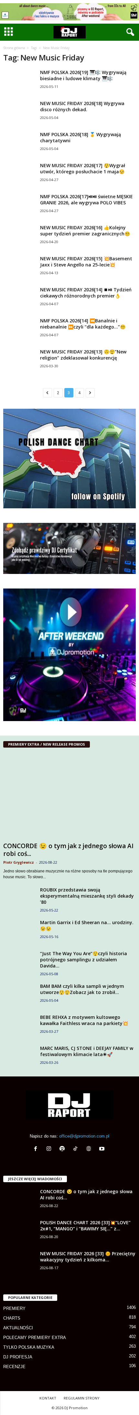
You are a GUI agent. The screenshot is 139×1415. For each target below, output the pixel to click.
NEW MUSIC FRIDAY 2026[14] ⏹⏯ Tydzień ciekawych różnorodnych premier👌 (86, 292)
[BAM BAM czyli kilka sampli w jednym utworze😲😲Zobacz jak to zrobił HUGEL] (19, 995)
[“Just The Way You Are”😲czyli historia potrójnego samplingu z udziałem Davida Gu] (19, 962)
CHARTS (11, 1318)
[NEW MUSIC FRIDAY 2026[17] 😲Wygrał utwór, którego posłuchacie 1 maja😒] (19, 174)
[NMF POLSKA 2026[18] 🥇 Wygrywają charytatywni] (19, 143)
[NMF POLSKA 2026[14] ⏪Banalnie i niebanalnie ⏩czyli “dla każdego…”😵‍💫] (19, 330)
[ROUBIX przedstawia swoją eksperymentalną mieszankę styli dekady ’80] (19, 899)
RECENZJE (14, 1366)
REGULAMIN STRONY (82, 1398)
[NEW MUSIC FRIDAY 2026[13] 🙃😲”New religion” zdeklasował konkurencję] (19, 361)
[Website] (90, 1149)
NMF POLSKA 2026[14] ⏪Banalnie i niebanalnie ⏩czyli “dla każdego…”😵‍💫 (82, 324)
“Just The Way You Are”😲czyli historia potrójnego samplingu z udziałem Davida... (83, 959)
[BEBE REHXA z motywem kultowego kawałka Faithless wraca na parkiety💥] (19, 1026)
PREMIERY (14, 1308)
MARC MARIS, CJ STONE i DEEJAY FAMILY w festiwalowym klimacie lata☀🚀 (86, 1051)
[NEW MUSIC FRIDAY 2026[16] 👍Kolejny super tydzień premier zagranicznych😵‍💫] (19, 236)
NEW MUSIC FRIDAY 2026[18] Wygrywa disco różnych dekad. (82, 106)
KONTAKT (47, 1398)
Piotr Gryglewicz (18, 862)
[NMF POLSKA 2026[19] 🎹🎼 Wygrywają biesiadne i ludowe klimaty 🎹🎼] (19, 81)
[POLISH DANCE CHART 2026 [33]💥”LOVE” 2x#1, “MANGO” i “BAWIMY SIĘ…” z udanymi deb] (19, 1231)
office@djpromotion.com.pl (84, 1136)
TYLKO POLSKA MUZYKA (28, 1347)
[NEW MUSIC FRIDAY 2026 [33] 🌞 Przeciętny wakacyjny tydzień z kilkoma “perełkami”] (19, 1262)
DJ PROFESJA (17, 1357)
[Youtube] (103, 1149)
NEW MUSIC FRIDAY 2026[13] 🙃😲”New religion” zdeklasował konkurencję (83, 355)
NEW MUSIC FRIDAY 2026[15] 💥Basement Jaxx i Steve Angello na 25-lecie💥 (86, 261)
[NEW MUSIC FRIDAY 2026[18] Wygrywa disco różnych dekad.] (19, 117)
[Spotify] (63, 1149)
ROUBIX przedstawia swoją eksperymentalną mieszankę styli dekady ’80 (87, 896)
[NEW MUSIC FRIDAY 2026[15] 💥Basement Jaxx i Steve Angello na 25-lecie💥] (19, 275)
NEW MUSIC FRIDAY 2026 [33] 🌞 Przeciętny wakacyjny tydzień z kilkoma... (87, 1256)
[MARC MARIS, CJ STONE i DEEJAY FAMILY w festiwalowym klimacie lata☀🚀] (19, 1062)
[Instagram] (50, 1149)
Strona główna (14, 48)
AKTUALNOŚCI (18, 1327)
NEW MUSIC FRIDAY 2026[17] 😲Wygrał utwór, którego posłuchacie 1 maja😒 (82, 168)
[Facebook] (37, 1149)
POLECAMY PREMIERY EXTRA (34, 1337)
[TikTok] (76, 1149)
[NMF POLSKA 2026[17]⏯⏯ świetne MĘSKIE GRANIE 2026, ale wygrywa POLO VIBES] (19, 205)
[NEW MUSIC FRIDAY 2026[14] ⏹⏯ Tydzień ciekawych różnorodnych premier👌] (19, 298)
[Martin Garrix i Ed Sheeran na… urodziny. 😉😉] (19, 931)
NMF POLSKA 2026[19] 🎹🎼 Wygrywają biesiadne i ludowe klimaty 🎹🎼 (83, 75)
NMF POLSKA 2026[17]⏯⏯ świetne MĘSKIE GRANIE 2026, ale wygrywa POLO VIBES (86, 199)
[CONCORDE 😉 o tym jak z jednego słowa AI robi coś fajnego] (69, 796)
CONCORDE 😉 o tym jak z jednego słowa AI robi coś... (68, 850)
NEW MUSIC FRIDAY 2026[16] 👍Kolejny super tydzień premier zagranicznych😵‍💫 (85, 230)
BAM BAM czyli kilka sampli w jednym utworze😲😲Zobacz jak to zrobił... (82, 989)
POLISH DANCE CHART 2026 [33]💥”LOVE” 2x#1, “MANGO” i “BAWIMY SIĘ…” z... (85, 1225)
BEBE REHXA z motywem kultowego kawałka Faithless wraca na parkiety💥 (84, 1020)
